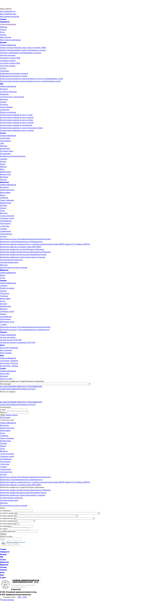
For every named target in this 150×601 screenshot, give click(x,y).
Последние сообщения (9, 348)
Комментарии (5, 172)
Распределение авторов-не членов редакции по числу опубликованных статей (31, 79)
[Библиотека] (4, 182)
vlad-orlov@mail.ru (20, 587)
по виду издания (6, 516)
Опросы (3, 29)
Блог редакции (6, 350)
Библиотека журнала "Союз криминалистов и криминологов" (25, 330)
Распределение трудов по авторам (13, 267)
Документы (4, 293)
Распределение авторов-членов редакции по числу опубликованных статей (30, 81)
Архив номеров (6, 107)
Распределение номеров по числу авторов (17, 117)
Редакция (4, 89)
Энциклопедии (6, 234)
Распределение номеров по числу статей (16, 115)
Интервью (4, 177)
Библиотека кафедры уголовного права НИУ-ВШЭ (20, 247)
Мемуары (4, 265)
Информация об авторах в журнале (14, 73)
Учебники (4, 198)
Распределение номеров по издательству (16, 125)
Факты (2, 164)
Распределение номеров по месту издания (17, 123)
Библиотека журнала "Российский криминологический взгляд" (25, 327)
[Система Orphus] (14, 546)
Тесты (2, 32)
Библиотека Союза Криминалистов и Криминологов (21, 242)
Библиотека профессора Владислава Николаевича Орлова (23, 254)
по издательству (6, 518)
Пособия (3, 205)
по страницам (5, 526)
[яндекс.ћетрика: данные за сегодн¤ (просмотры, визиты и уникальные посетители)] (7, 599)
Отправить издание (8, 61)
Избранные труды (7, 322)
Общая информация (8, 24)
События (3, 285)
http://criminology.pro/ (8, 14)
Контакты (4, 99)
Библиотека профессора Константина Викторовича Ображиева (25, 252)
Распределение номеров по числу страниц (17, 130)
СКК (2, 143)
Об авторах (4, 71)
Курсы (2, 195)
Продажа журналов (7, 55)
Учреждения (5, 138)
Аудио (2, 278)
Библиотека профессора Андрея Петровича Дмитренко (22, 249)
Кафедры (3, 27)
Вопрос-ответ (5, 174)
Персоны (3, 146)
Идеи (2, 169)
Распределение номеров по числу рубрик (16, 120)
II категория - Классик (9, 363)
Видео (2, 275)
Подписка (4, 104)
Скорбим (3, 159)
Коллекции (4, 187)
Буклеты (3, 236)
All (1, 389)
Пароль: (3, 412)
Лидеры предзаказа (7, 337)
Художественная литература (11, 260)
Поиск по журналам (8, 112)
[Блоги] (2, 345)
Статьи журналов (7, 216)
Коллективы (5, 148)
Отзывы (3, 102)
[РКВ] (1, 84)
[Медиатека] (4, 270)
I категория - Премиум (9, 361)
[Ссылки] (3, 133)
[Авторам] (3, 42)
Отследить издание (7, 66)
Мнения (3, 167)
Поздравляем (5, 154)
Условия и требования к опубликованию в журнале (20, 53)
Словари (3, 229)
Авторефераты (6, 221)
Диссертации (5, 223)
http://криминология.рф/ (9, 16)
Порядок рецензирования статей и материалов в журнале (23, 50)
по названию (5, 511)
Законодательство (7, 190)
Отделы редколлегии (8, 92)
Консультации (5, 37)
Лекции (3, 35)
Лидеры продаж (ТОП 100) (11, 340)
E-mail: (2, 410)
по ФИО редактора (7, 531)
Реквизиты (4, 94)
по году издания (6, 524)
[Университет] (5, 22)
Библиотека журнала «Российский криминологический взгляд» (25, 239)
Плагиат (3, 179)
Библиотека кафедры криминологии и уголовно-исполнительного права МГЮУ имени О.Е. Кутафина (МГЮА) (45, 244)
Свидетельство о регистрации (12, 97)
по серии (3, 529)
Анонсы (3, 291)
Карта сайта (4, 373)
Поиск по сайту (6, 379)
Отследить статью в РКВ (10, 63)
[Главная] (3, 19)
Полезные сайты (6, 151)
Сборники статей (7, 218)
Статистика (4, 226)
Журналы (4, 213)
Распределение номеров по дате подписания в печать (21, 128)
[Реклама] (3, 280)
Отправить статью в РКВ (10, 58)
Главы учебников (7, 200)
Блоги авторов (6, 353)
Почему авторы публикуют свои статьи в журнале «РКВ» (23, 48)
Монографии (5, 192)
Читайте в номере (7, 288)
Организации (5, 141)
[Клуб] (2, 355)
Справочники (5, 231)
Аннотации (4, 110)
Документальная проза (9, 262)
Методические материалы (10, 40)
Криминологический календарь (12, 156)
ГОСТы (3, 68)
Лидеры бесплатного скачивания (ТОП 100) (17, 342)
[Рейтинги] (3, 332)
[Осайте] (3, 368)
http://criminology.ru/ (7, 11)
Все (1, 386)
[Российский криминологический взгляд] (26, 583)
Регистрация (5, 417)
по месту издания (7, 521)
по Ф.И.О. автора (7, 513)
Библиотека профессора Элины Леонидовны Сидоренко (22, 257)
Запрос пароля (11, 415)
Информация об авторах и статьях (13, 76)
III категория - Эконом (9, 366)
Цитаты (3, 161)
